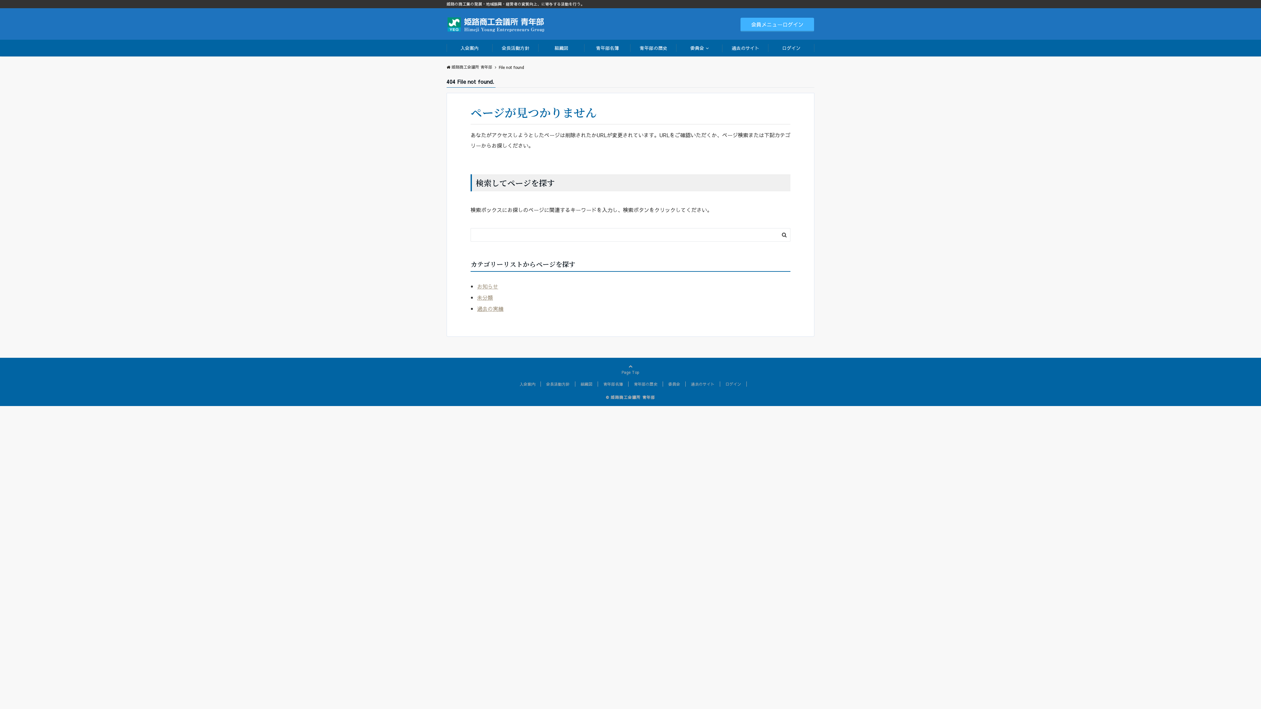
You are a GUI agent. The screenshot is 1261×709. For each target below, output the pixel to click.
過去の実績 (490, 308)
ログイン (791, 48)
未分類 (485, 297)
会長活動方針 (515, 48)
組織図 (561, 48)
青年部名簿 (607, 48)
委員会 (697, 48)
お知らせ (487, 286)
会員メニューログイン (777, 24)
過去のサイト (745, 48)
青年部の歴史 (653, 48)
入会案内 (469, 48)
